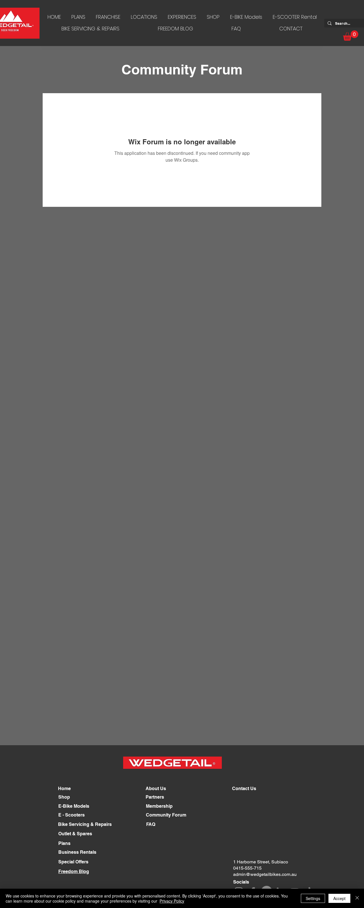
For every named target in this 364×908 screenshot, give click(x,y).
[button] (350, 35)
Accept (339, 898)
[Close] (357, 898)
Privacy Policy (172, 901)
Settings (313, 898)
